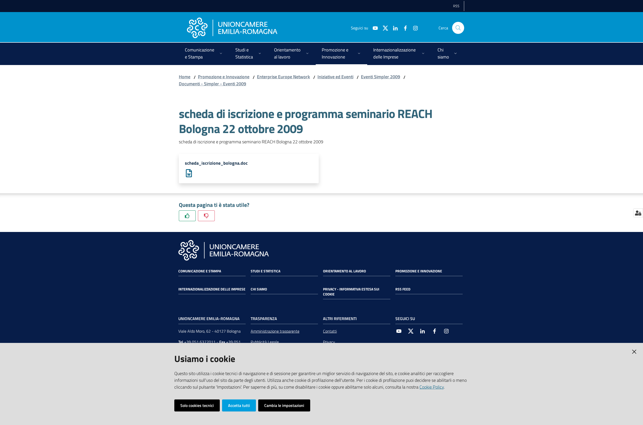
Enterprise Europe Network (283, 76)
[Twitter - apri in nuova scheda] (383, 28)
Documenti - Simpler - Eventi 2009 (212, 83)
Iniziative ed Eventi (335, 76)
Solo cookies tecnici (197, 405)
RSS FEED (402, 289)
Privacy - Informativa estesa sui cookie (351, 292)
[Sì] (187, 215)
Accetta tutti (239, 405)
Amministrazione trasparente (275, 331)
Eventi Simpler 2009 (380, 76)
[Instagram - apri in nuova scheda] (413, 28)
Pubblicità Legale (265, 342)
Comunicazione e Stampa (199, 271)
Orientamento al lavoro (344, 271)
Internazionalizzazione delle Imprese (211, 289)
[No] (206, 215)
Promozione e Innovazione (223, 76)
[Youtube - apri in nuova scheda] (373, 28)
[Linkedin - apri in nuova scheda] (393, 28)
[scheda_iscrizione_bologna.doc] (189, 172)
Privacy (329, 342)
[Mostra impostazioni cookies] (638, 212)
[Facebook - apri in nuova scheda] (403, 28)
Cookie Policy (431, 387)
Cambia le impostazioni (284, 405)
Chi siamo (259, 289)
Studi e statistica (265, 271)
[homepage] (232, 28)
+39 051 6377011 (200, 342)
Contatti (330, 331)
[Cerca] (458, 28)
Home (184, 76)
